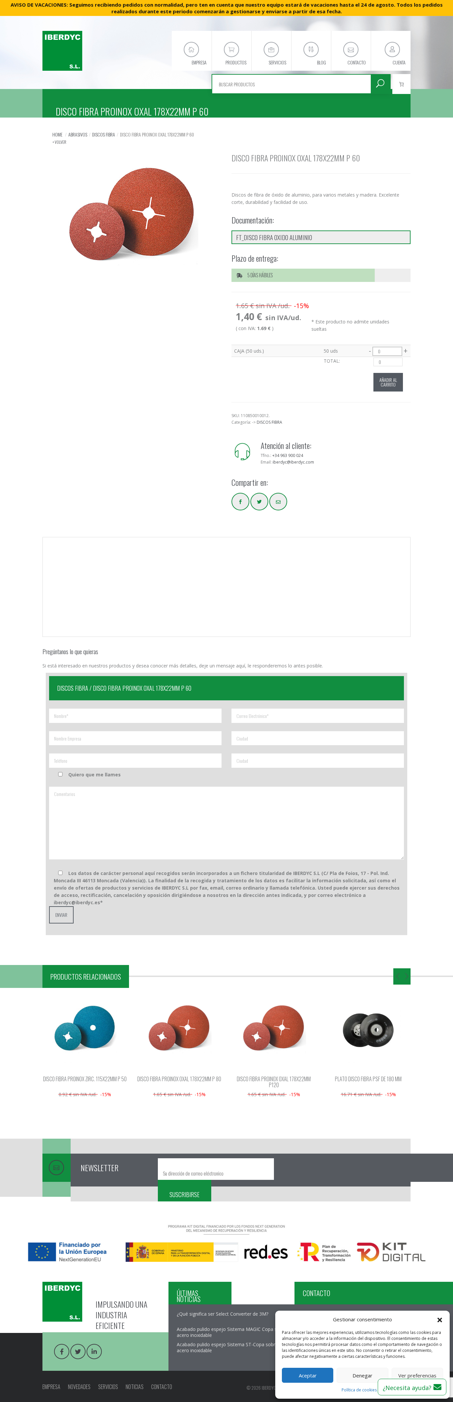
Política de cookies (359, 1390)
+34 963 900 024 (287, 455)
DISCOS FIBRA (103, 134)
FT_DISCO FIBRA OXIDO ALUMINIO (274, 237)
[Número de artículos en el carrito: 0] (401, 84)
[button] (439, 1319)
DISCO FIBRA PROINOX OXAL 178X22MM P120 (225, 1082)
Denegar (362, 1375)
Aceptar (308, 1375)
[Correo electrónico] (278, 501)
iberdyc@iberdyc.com (293, 462)
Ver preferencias (417, 1375)
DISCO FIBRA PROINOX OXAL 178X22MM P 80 (131, 1079)
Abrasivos (77, 134)
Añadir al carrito (388, 382)
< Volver (59, 142)
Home (57, 134)
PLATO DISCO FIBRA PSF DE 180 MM (320, 1079)
